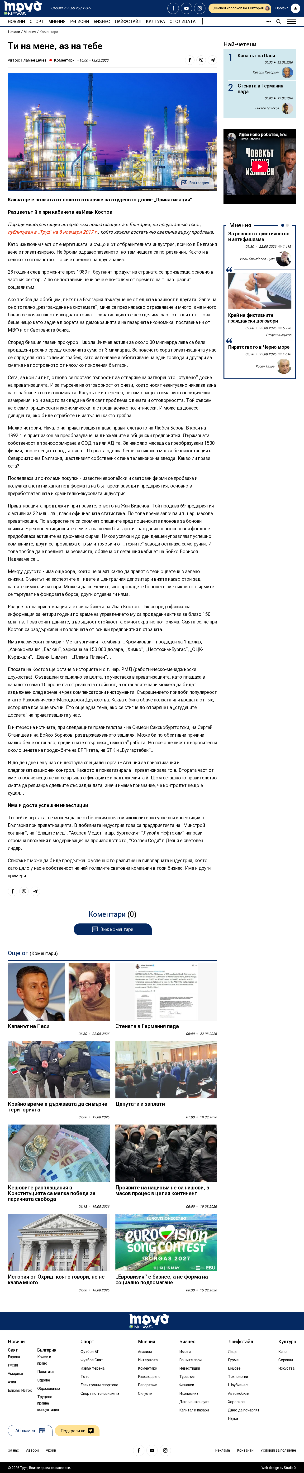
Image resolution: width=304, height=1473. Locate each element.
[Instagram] (199, 8)
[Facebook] (173, 8)
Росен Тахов (265, 366)
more (266, 21)
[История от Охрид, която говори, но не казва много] (59, 1242)
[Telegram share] (212, 60)
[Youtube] (186, 8)
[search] (278, 21)
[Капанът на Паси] (59, 992)
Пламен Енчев (34, 60)
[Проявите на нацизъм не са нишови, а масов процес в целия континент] (166, 1153)
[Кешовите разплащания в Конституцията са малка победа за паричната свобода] (59, 1153)
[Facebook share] (190, 60)
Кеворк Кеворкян (266, 72)
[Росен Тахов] (283, 366)
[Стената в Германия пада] (166, 992)
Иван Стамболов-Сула (257, 259)
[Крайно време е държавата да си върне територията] (59, 1069)
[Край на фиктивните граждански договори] (259, 291)
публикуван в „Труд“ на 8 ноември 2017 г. (53, 232)
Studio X (290, 1468)
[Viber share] (201, 60)
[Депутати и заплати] (166, 1069)
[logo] (23, 8)
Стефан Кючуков (278, 335)
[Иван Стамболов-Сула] (283, 258)
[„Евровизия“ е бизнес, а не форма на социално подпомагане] (166, 1242)
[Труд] (149, 1321)
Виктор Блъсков (267, 108)
